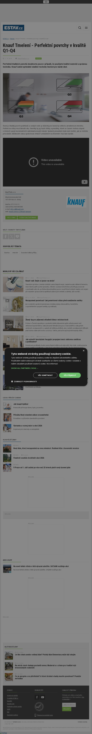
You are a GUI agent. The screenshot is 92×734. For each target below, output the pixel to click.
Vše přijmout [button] (70, 375)
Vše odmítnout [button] (45, 375)
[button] (46, 368)
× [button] (83, 351)
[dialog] (46, 367)
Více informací (52, 363)
